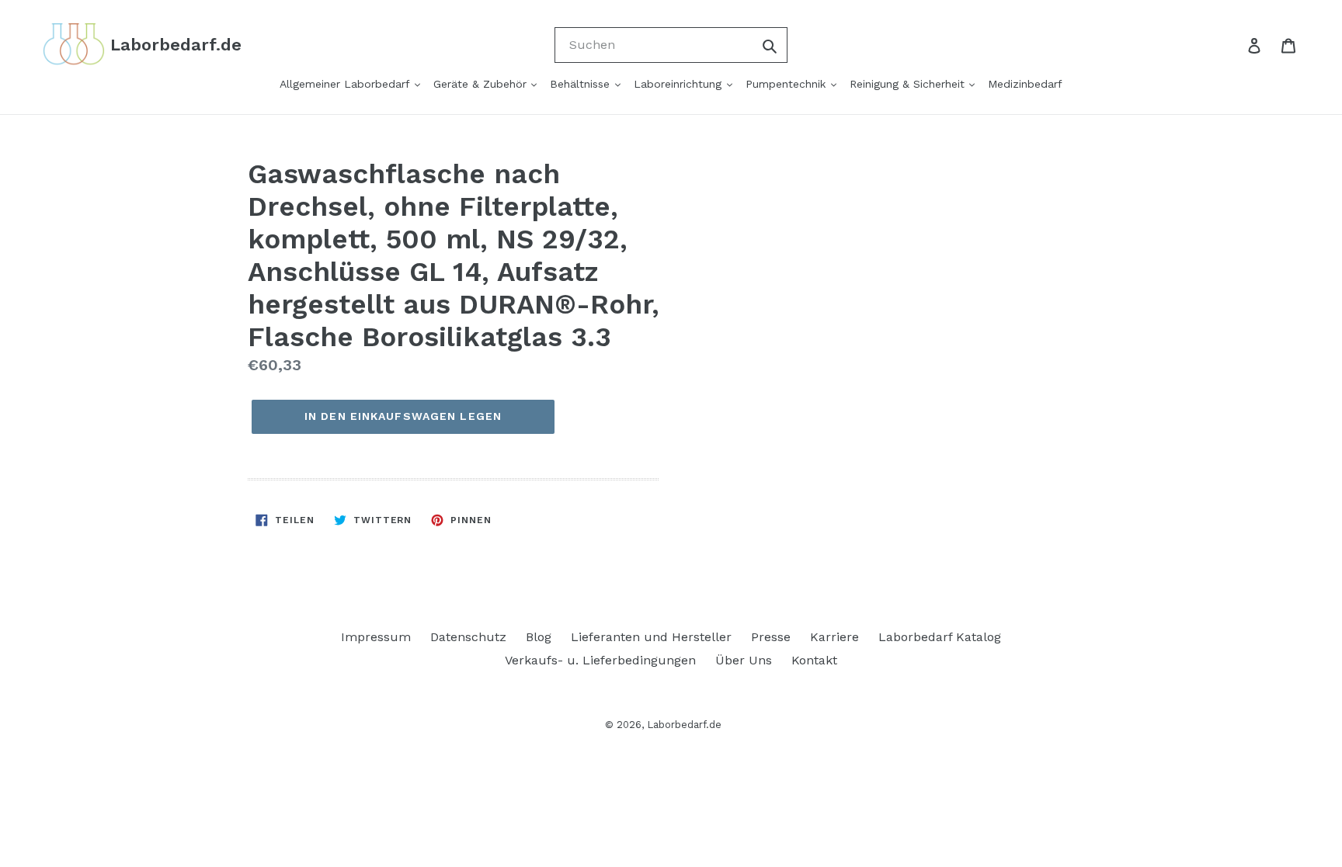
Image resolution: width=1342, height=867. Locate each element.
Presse (771, 636)
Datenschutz (468, 636)
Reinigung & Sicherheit (909, 84)
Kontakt (814, 660)
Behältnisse (582, 84)
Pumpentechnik (787, 84)
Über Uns (743, 660)
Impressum (376, 636)
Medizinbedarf (1025, 84)
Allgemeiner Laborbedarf (346, 84)
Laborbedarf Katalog (939, 636)
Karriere (834, 636)
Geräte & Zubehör (481, 84)
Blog (538, 636)
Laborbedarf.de (684, 724)
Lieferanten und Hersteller (651, 636)
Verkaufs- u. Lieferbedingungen (600, 660)
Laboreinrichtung (679, 84)
